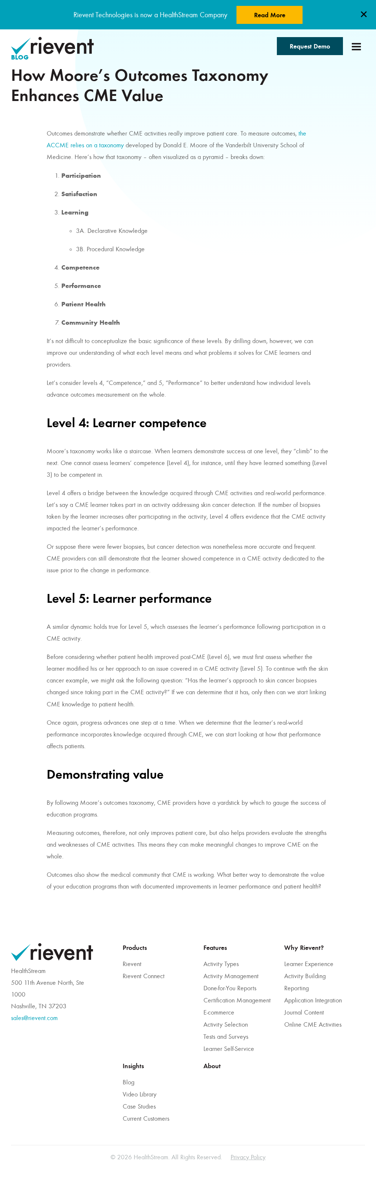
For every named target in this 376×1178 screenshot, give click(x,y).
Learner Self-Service (228, 1048)
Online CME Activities (312, 1024)
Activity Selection (225, 1024)
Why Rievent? (304, 947)
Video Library (139, 1094)
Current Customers (146, 1118)
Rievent (132, 964)
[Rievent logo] (52, 46)
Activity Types (221, 964)
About (212, 1066)
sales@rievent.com (34, 1018)
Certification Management (237, 1000)
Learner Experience (308, 964)
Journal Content (304, 1012)
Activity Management (230, 976)
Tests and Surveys (225, 1036)
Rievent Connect (143, 976)
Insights (133, 1066)
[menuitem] (159, 998)
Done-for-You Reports (229, 988)
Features (215, 947)
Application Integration (313, 1000)
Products (135, 947)
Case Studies (139, 1106)
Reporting (296, 988)
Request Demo (310, 46)
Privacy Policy (248, 1157)
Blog (128, 1082)
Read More (269, 15)
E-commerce (218, 1012)
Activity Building (305, 976)
